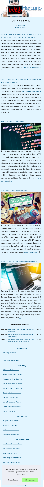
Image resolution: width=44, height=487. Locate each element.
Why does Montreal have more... (13, 383)
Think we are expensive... (11, 430)
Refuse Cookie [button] (13, 480)
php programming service (31, 91)
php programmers (30, 252)
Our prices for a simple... (11, 425)
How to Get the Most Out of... (12, 448)
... (2, 70)
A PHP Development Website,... (13, 406)
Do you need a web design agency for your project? (20, 335)
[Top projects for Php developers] (21, 136)
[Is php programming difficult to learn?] (21, 208)
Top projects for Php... (10, 453)
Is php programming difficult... (12, 457)
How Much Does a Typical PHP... (13, 388)
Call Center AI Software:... (11, 370)
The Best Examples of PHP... (12, 397)
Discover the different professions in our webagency (21, 330)
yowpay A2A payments (32, 67)
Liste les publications (9, 353)
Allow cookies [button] (30, 480)
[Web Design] (22, 8)
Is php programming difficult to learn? (14, 190)
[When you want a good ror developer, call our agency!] (21, 276)
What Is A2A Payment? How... (12, 444)
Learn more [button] (21, 475)
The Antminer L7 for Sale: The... (13, 379)
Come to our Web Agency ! (11, 360)
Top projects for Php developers (12, 121)
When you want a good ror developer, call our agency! (20, 261)
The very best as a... (9, 411)
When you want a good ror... (12, 462)
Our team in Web (20, 28)
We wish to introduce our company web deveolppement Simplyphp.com (21, 340)
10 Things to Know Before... (12, 393)
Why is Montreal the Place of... (12, 402)
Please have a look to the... (11, 434)
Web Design (21, 25)
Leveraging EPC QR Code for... (13, 374)
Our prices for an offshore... (11, 421)
